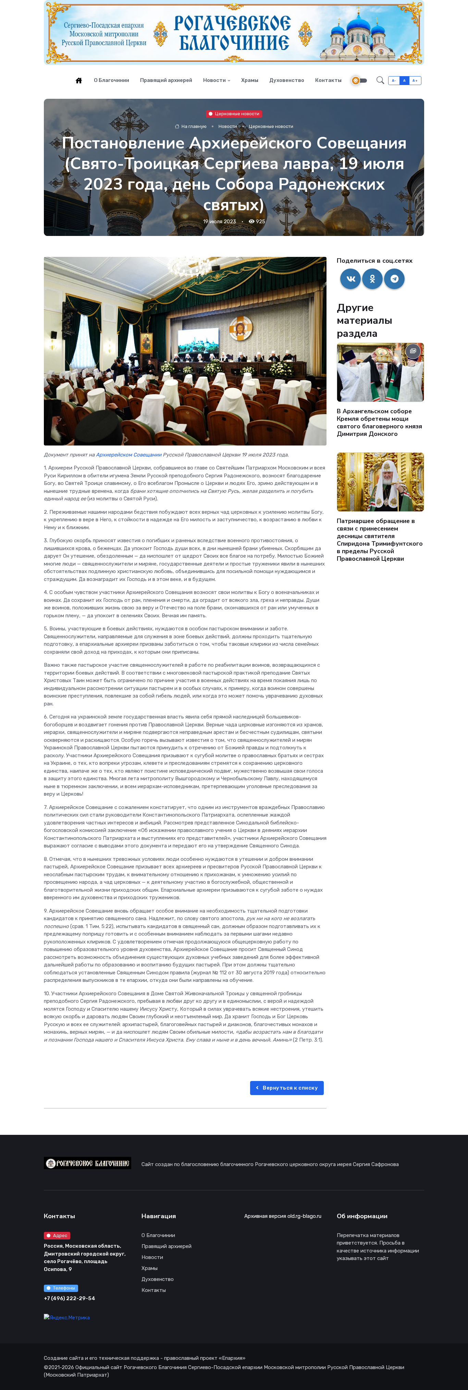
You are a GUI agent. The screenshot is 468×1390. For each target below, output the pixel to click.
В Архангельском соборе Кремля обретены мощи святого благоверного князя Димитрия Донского (379, 422)
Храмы (249, 80)
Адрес (60, 1235)
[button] (380, 80)
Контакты (328, 80)
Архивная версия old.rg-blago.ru (282, 1216)
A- (394, 80)
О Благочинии (111, 80)
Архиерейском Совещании (128, 455)
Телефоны (64, 1288)
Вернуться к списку (290, 1088)
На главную (194, 126)
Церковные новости (237, 113)
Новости (214, 80)
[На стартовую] (78, 80)
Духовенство (286, 80)
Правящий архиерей (166, 80)
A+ (415, 80)
